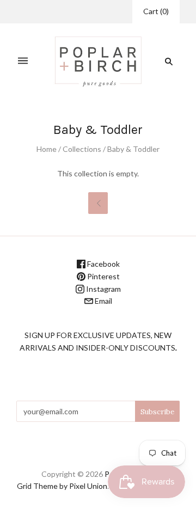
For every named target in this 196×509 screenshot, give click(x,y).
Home (46, 149)
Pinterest (102, 276)
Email (102, 300)
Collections (82, 149)
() (156, 11)
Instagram (102, 288)
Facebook (102, 263)
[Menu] (22, 61)
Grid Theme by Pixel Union (62, 485)
